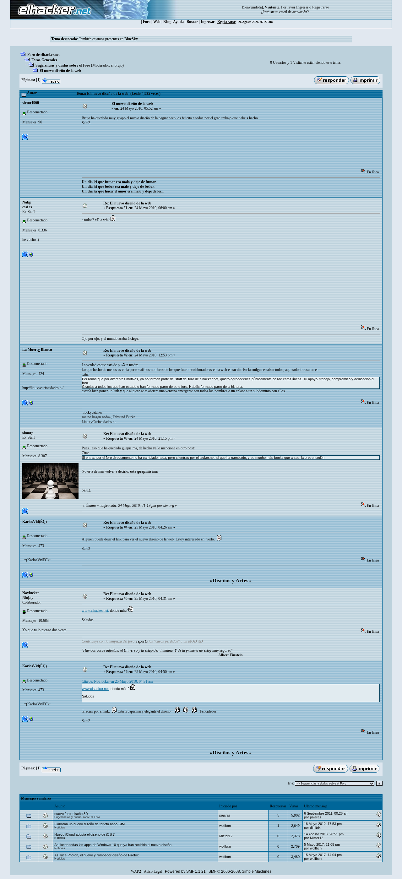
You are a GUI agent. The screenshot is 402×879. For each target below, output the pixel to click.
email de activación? (294, 12)
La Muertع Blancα (37, 349)
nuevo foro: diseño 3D (71, 814)
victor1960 (30, 102)
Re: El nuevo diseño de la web (127, 203)
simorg (27, 433)
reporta (142, 641)
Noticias (59, 827)
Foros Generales (44, 60)
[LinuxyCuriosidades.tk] (31, 404)
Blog (167, 21)
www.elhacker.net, (95, 610)
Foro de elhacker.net (43, 54)
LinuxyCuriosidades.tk (99, 422)
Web (156, 21)
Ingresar (302, 7)
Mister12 (225, 836)
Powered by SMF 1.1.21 (185, 871)
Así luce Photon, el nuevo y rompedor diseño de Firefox (96, 855)
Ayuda (178, 21)
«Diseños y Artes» (230, 580)
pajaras (225, 815)
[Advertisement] (196, 149)
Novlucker (30, 593)
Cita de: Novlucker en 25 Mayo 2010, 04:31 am (117, 681)
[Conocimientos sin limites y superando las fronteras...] (31, 576)
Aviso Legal (153, 871)
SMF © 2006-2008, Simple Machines (240, 871)
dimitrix (315, 827)
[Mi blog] (31, 256)
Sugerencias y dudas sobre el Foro (62, 65)
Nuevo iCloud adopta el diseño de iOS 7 (84, 834)
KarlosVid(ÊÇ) (34, 521)
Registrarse (226, 21)
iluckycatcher (92, 412)
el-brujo (116, 65)
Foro (146, 21)
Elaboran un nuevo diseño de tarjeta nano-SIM (89, 824)
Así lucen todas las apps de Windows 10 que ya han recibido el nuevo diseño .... (115, 845)
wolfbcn (225, 825)
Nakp (26, 202)
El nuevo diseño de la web (60, 70)
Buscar (192, 21)
